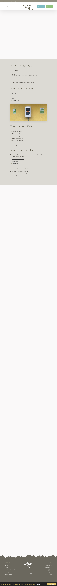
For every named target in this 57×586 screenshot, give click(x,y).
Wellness (50, 571)
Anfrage (50, 574)
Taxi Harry (14, 96)
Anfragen (41, 6)
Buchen (49, 6)
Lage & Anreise (49, 565)
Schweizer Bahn (15, 163)
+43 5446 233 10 (9, 574)
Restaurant (50, 569)
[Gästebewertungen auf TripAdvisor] (31, 573)
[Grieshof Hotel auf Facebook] (25, 573)
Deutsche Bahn (15, 161)
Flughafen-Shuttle (15, 100)
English (55, 1)
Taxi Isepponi (14, 98)
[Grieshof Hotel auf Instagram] (28, 573)
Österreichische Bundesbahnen (18, 159)
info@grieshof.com (10, 572)
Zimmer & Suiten (48, 567)
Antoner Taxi (14, 93)
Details (38, 584)
